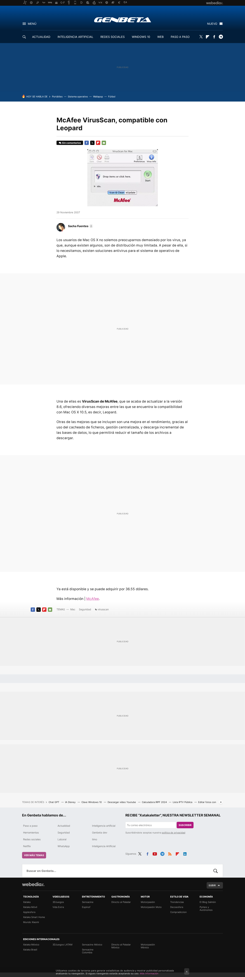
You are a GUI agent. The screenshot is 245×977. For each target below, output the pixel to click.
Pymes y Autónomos (206, 908)
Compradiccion (178, 912)
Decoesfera (176, 907)
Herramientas (31, 832)
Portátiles (57, 96)
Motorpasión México (148, 946)
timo (94, 839)
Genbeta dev (99, 832)
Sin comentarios (71, 142)
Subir (212, 885)
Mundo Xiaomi (31, 922)
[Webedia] (33, 884)
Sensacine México (92, 944)
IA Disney (70, 802)
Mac (72, 609)
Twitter (201, 37)
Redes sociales (32, 839)
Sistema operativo (78, 96)
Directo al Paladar (121, 902)
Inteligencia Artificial (104, 846)
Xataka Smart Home (34, 917)
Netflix (27, 846)
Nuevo (212, 23)
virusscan (103, 609)
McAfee (92, 599)
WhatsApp (64, 846)
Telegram (221, 37)
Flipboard (207, 37)
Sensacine (87, 902)
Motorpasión (148, 902)
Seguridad (85, 609)
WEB (160, 37)
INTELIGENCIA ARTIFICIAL (75, 37)
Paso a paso (30, 825)
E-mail (104, 143)
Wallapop (98, 96)
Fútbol (111, 96)
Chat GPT (54, 802)
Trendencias (177, 902)
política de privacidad (173, 832)
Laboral (62, 839)
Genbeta (122, 19)
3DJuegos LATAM (62, 944)
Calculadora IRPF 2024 (155, 802)
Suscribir (185, 825)
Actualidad (64, 825)
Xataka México (31, 944)
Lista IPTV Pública (183, 802)
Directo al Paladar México (121, 946)
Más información (149, 973)
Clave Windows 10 (91, 802)
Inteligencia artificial (103, 825)
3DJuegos (58, 902)
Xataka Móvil (30, 907)
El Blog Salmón (208, 902)
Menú (32, 23)
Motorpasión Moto (151, 907)
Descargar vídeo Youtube (122, 802)
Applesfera (29, 912)
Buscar (215, 871)
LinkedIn (185, 853)
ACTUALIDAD (41, 37)
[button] (80, 226)
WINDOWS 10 (141, 37)
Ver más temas (34, 855)
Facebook (214, 37)
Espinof (86, 907)
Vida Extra (58, 907)
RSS (170, 853)
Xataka (26, 902)
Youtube (155, 853)
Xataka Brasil (30, 949)
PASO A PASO (180, 37)
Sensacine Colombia (87, 951)
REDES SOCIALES (112, 37)
